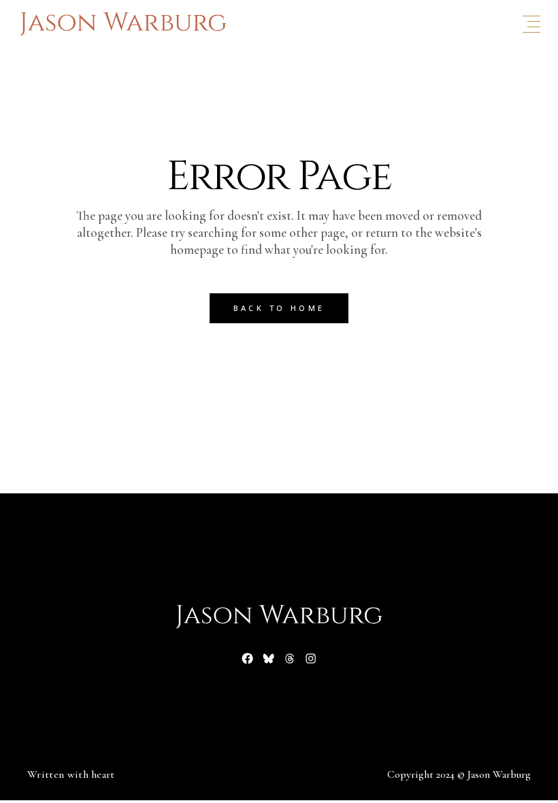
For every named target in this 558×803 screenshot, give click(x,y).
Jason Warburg (499, 774)
